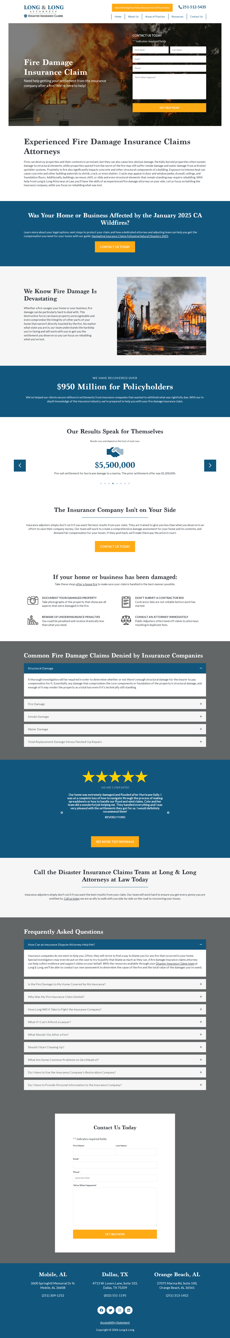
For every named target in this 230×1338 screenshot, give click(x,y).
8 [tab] (129, 483)
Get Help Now (169, 107)
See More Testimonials (115, 842)
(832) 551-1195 (115, 1295)
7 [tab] (125, 483)
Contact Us (196, 16)
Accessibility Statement (115, 1322)
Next (168, 812)
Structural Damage (40, 668)
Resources (177, 16)
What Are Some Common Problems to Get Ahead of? (63, 1060)
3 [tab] (109, 483)
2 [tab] (105, 483)
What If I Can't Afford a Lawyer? (49, 1022)
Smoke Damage (38, 716)
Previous (61, 812)
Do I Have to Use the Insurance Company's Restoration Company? (72, 1072)
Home (118, 16)
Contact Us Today (115, 247)
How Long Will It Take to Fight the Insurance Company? (64, 1009)
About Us (133, 16)
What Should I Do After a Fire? (48, 1034)
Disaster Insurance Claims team (175, 963)
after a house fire (86, 584)
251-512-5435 (194, 7)
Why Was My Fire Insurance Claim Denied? (56, 997)
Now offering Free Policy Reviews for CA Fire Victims (142, 7)
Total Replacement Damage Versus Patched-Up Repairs (65, 742)
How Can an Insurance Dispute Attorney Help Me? (61, 944)
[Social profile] (101, 1310)
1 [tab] (101, 483)
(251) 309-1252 (53, 1295)
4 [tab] (113, 483)
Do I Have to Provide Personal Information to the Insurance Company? (75, 1085)
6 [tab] (121, 483)
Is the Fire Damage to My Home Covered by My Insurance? (67, 984)
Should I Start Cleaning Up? (46, 1047)
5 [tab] (117, 483)
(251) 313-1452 (177, 1295)
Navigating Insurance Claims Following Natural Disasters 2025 (130, 236)
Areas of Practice (155, 16)
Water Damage (38, 729)
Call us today (72, 898)
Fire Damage (36, 704)
